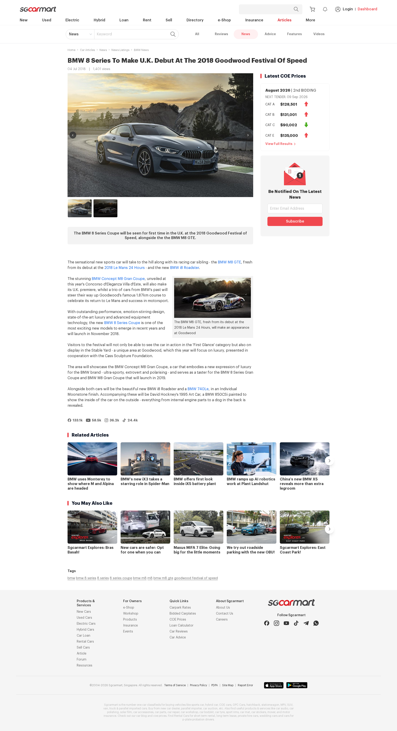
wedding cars (269, 715)
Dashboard (367, 9)
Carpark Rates (180, 607)
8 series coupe (121, 578)
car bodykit (206, 712)
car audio (282, 708)
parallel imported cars (133, 708)
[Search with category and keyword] (296, 9)
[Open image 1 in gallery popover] (160, 135)
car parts (160, 712)
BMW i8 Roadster (184, 268)
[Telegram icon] (306, 623)
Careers (222, 619)
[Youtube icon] (286, 623)
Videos (319, 34)
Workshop (130, 613)
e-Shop (224, 20)
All (197, 34)
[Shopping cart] (312, 9)
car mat (245, 712)
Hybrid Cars (85, 629)
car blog (141, 715)
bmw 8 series (86, 578)
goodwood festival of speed (196, 578)
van (105, 708)
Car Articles (87, 50)
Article (81, 653)
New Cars (84, 611)
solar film (126, 712)
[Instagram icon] (276, 623)
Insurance (254, 20)
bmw (71, 578)
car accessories (143, 712)
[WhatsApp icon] (316, 623)
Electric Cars (86, 623)
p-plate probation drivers (198, 719)
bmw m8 (140, 578)
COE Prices (178, 619)
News (74, 34)
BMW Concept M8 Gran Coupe (118, 279)
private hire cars (248, 715)
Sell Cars (83, 647)
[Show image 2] (105, 208)
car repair (173, 712)
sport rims (232, 712)
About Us (223, 607)
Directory (195, 20)
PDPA (214, 685)
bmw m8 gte (163, 578)
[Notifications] (325, 9)
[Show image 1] (80, 208)
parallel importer (191, 708)
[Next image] (248, 135)
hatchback (253, 704)
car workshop (189, 712)
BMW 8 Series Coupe (122, 323)
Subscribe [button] (295, 221)
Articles (285, 20)
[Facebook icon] (266, 623)
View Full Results (278, 144)
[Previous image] (72, 135)
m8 (150, 578)
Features (294, 34)
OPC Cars (239, 704)
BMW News (141, 50)
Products (130, 619)
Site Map (227, 685)
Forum (81, 659)
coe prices (160, 715)
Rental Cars (85, 641)
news (103, 50)
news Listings (120, 50)
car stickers (258, 712)
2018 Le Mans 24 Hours (124, 268)
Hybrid (99, 20)
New (24, 20)
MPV (283, 704)
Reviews (221, 34)
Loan (123, 20)
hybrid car (211, 704)
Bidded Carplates (183, 613)
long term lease (226, 715)
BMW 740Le (198, 389)
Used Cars (84, 617)
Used (46, 20)
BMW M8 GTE (229, 262)
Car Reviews (179, 631)
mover (271, 712)
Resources (84, 665)
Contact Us (224, 613)
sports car (197, 704)
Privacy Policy (198, 685)
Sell (169, 20)
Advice (270, 34)
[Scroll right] (329, 460)
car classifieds (151, 704)
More (310, 20)
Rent (147, 20)
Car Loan (83, 635)
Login (348, 9)
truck (112, 708)
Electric (72, 20)
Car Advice (178, 637)
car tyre (220, 712)
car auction (210, 708)
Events (128, 631)
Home (71, 50)
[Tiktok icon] (296, 623)
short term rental (204, 715)
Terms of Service (175, 685)
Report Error (245, 685)
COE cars (225, 704)
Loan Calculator (181, 625)
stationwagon (270, 704)
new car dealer (170, 708)
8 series (103, 578)
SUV (289, 704)
